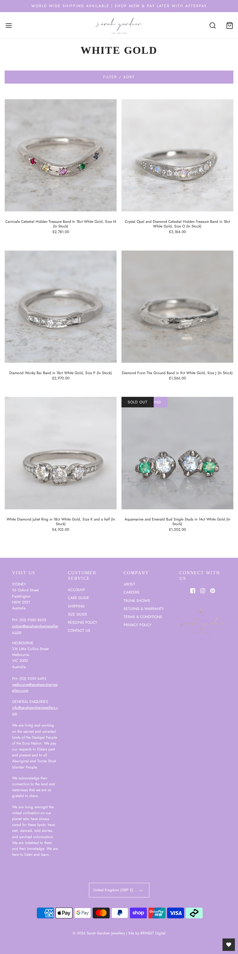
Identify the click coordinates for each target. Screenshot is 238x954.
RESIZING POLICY (82, 622)
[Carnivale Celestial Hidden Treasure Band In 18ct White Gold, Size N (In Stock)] (61, 155)
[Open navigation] (8, 25)
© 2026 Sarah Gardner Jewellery (99, 933)
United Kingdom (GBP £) (113, 890)
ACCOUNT (76, 590)
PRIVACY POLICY (138, 625)
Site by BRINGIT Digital (146, 933)
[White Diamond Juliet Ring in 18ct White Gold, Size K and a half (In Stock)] (61, 453)
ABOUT (129, 584)
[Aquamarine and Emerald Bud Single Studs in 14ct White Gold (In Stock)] (177, 453)
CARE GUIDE (78, 598)
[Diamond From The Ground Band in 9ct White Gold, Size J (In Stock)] (177, 306)
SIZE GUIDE (77, 614)
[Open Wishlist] (229, 944)
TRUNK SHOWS (137, 600)
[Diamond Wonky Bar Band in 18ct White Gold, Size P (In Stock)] (61, 306)
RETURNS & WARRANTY (144, 609)
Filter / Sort (119, 77)
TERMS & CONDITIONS (143, 617)
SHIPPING (76, 606)
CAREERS (131, 592)
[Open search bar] (212, 25)
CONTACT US (79, 630)
